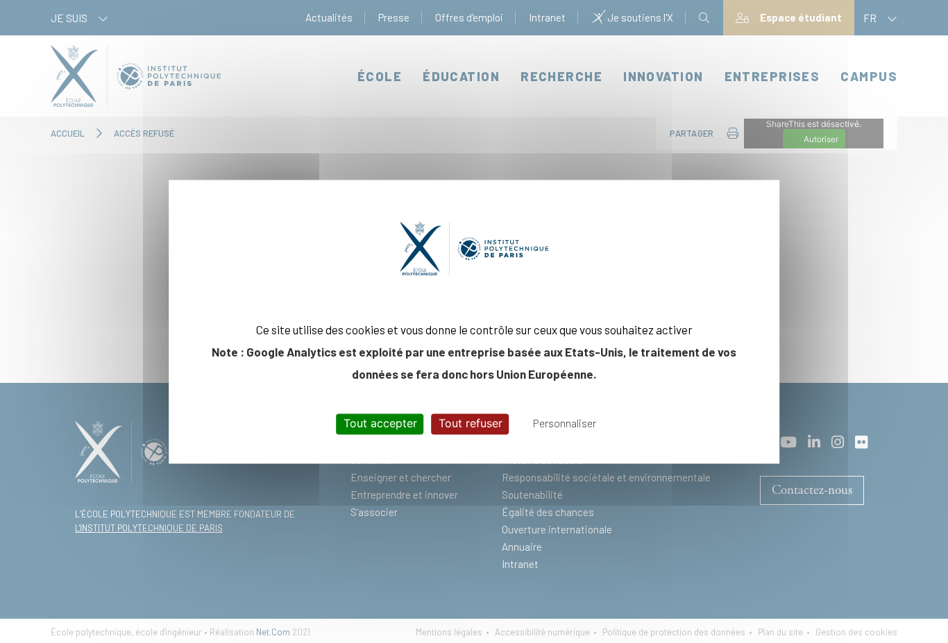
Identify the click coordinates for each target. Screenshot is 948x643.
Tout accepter (380, 424)
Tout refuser (470, 424)
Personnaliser (564, 423)
